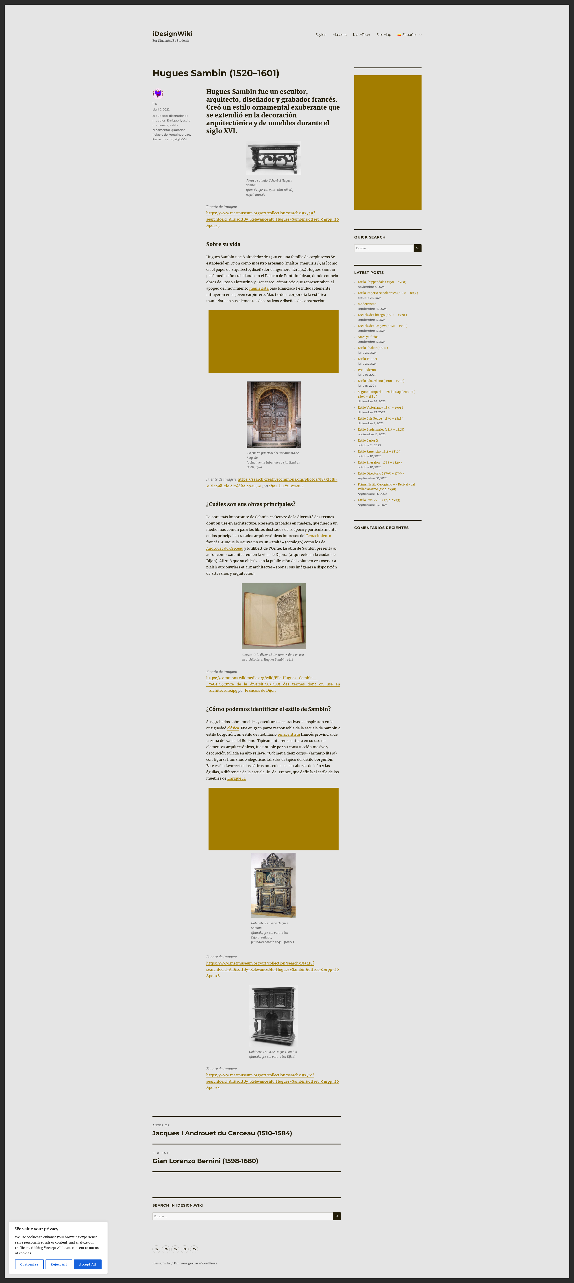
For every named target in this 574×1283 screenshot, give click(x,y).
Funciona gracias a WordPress (195, 1263)
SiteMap (383, 35)
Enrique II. (236, 778)
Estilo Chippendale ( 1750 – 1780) (382, 282)
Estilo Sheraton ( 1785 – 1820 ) (380, 462)
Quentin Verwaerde (286, 485)
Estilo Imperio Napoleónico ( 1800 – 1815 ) (388, 293)
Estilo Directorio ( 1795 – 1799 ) (381, 473)
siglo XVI (181, 139)
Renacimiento (318, 535)
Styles (320, 35)
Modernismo (367, 304)
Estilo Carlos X (368, 440)
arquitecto (160, 115)
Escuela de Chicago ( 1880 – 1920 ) (382, 315)
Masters (340, 35)
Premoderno (367, 370)
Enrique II (174, 120)
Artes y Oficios (368, 337)
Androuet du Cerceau (224, 548)
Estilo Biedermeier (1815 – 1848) (381, 429)
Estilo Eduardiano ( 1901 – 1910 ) (381, 381)
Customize (29, 1264)
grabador (178, 130)
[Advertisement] (274, 342)
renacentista (289, 734)
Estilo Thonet (367, 359)
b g (154, 103)
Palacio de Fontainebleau (171, 134)
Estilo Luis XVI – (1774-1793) (379, 500)
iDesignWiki (172, 33)
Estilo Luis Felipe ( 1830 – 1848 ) (381, 418)
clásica (233, 728)
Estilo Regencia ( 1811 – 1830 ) (379, 451)
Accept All (87, 1264)
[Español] (194, 1249)
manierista (259, 288)
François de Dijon (260, 690)
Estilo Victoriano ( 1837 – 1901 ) (380, 408)
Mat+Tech (361, 35)
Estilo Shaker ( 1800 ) (373, 348)
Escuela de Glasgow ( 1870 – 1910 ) (382, 326)
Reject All (59, 1264)
